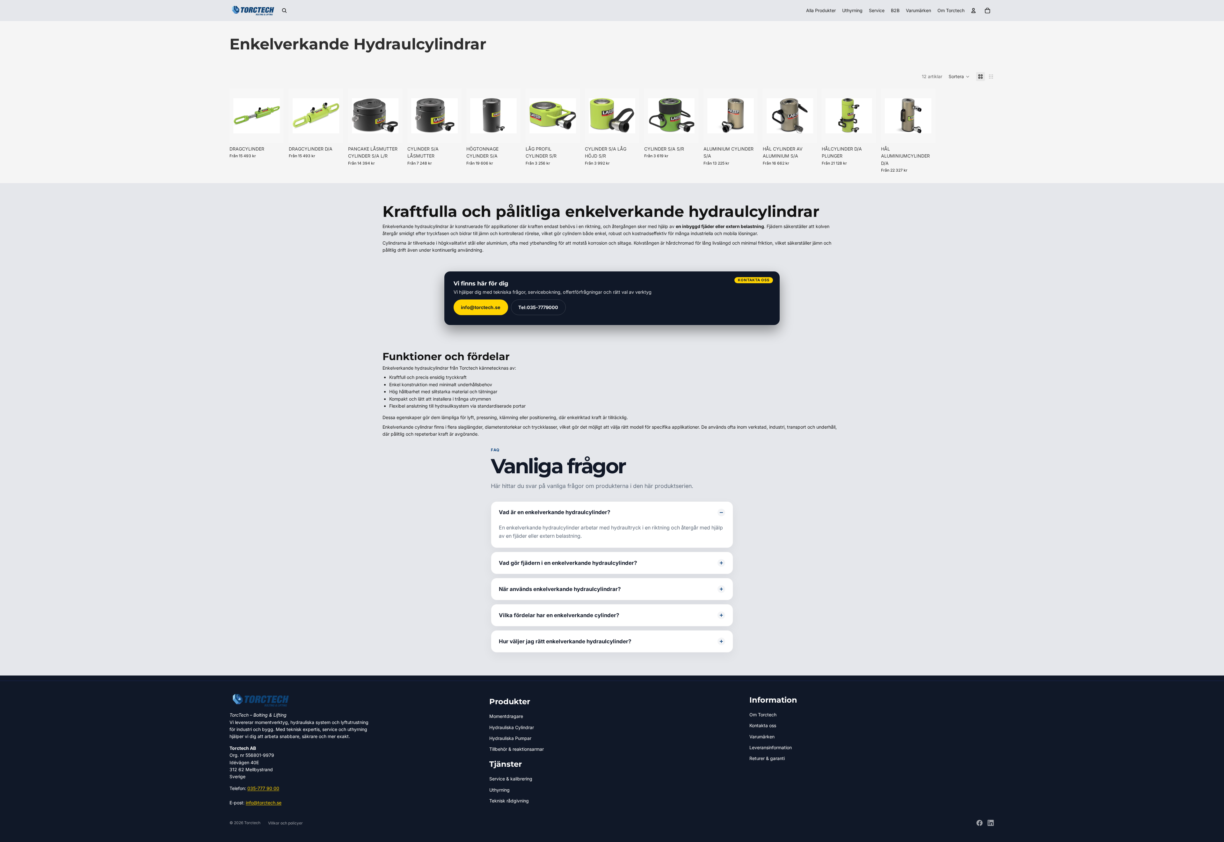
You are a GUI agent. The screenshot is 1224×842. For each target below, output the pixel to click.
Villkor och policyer (285, 823)
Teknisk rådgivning (509, 800)
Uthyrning (499, 790)
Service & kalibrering (510, 778)
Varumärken (762, 736)
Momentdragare (506, 716)
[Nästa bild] (395, 116)
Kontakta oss (762, 725)
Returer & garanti (767, 758)
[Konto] (973, 11)
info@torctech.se (480, 307)
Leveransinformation (770, 747)
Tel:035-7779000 (538, 307)
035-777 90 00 (263, 788)
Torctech (252, 822)
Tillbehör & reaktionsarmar (516, 749)
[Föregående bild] (355, 116)
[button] (959, 77)
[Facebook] (979, 823)
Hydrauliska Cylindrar (511, 727)
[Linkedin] (990, 823)
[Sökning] (284, 11)
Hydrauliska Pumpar (510, 738)
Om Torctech (762, 714)
